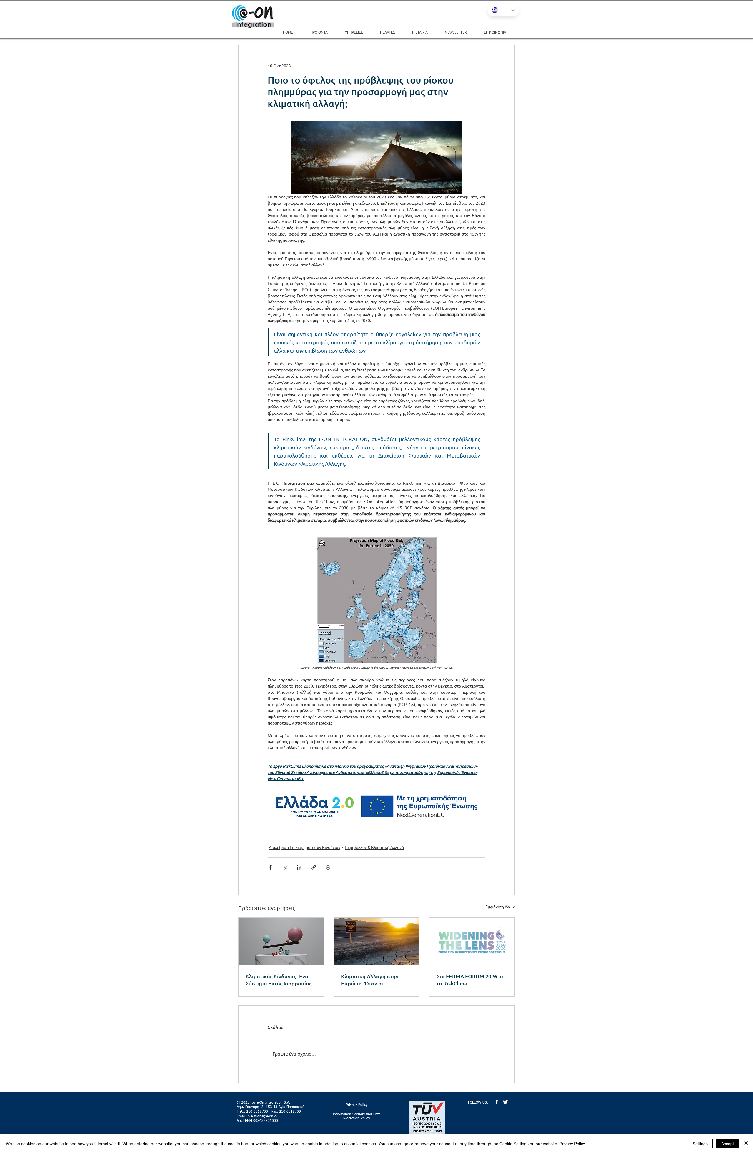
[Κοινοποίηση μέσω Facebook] (270, 867)
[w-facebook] (496, 1102)
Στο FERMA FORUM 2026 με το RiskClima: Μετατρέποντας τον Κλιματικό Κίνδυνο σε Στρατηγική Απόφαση (470, 980)
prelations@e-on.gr (263, 1116)
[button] (358, 32)
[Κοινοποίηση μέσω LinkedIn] (299, 867)
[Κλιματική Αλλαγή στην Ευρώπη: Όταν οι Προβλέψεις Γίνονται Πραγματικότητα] (376, 941)
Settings (700, 1144)
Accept (727, 1144)
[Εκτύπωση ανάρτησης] (328, 867)
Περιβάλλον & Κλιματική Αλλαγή (374, 847)
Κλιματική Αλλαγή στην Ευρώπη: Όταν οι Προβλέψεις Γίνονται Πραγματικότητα (369, 980)
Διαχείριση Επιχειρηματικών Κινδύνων (304, 847)
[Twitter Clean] (505, 1102)
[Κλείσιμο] (745, 1143)
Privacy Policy (572, 1144)
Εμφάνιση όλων (500, 906)
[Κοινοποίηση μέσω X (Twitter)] (285, 867)
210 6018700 (257, 1112)
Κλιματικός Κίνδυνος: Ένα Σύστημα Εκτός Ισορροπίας (278, 980)
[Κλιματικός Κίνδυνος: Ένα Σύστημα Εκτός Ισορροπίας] (281, 941)
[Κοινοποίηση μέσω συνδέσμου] (313, 867)
